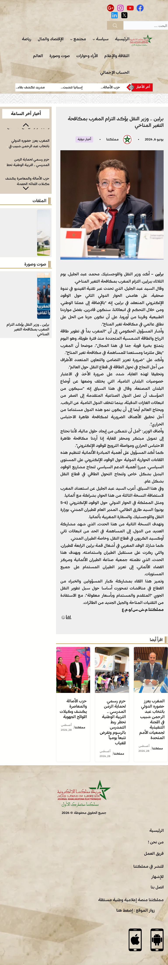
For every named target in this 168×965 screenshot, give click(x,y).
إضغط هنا (124, 910)
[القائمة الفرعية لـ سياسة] (94, 39)
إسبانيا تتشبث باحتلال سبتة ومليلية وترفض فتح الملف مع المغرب (28, 184)
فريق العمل (154, 853)
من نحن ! (156, 842)
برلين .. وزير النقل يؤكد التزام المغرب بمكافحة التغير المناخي (28, 329)
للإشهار (157, 876)
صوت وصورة (35, 264)
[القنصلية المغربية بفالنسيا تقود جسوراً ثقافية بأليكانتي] (43, 276)
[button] (26, 124)
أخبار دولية (84, 139)
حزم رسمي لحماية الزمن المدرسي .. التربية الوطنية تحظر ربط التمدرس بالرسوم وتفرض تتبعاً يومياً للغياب (113, 722)
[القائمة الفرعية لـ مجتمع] (71, 39)
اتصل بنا (157, 887)
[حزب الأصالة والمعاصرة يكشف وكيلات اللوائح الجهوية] (73, 650)
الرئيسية (156, 830)
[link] (108, 87)
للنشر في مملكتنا (148, 866)
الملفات (39, 201)
